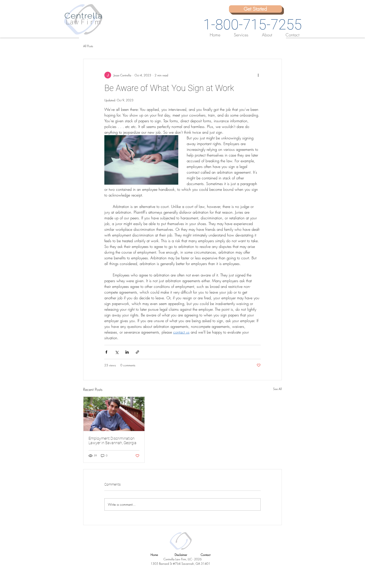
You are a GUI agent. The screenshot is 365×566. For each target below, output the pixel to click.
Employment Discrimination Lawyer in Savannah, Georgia (112, 440)
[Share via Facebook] (106, 352)
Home (154, 555)
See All (277, 389)
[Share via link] (137, 352)
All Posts (88, 46)
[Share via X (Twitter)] (117, 352)
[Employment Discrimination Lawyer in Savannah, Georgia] (113, 414)
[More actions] (258, 75)
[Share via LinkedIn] (127, 352)
